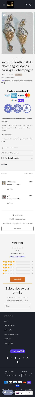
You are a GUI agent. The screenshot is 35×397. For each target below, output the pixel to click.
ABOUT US (7, 339)
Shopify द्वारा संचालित (18, 390)
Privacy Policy (8, 343)
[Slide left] (13, 58)
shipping (16, 223)
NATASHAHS (10, 390)
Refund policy (8, 330)
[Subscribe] (29, 306)
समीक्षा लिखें (17, 279)
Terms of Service (9, 326)
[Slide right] (22, 58)
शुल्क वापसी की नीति (29, 390)
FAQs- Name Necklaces (11, 334)
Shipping (3, 77)
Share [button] (5, 164)
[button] (4, 4)
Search (6, 321)
